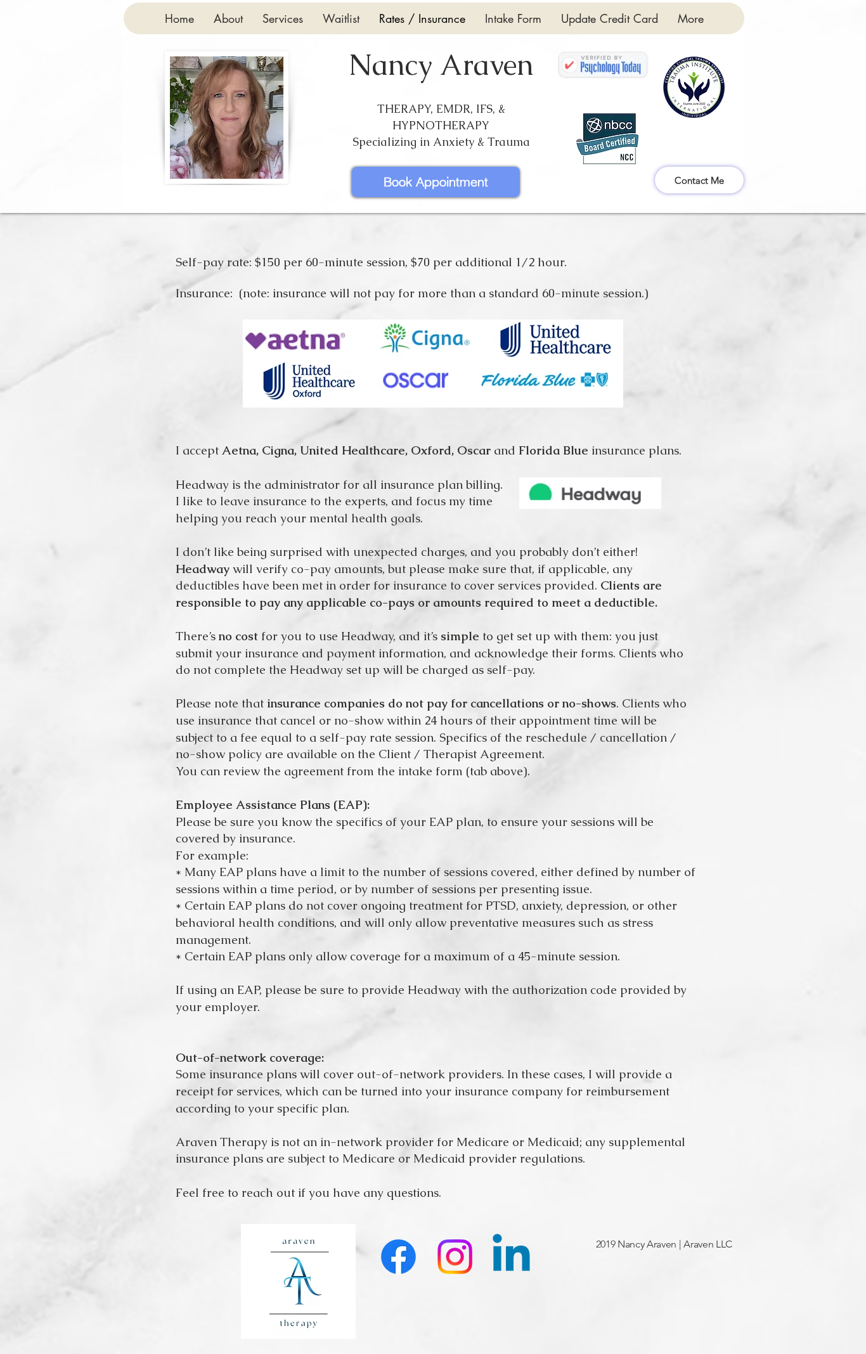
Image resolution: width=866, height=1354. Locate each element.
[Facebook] (398, 1257)
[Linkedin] (511, 1257)
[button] (282, 18)
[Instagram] (455, 1257)
